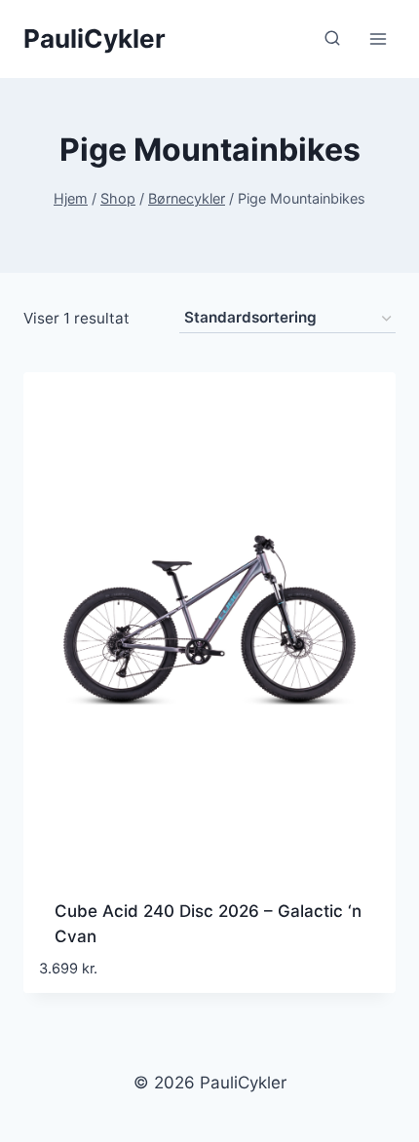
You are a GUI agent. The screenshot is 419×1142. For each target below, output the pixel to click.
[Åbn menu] (378, 38)
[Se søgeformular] (332, 39)
